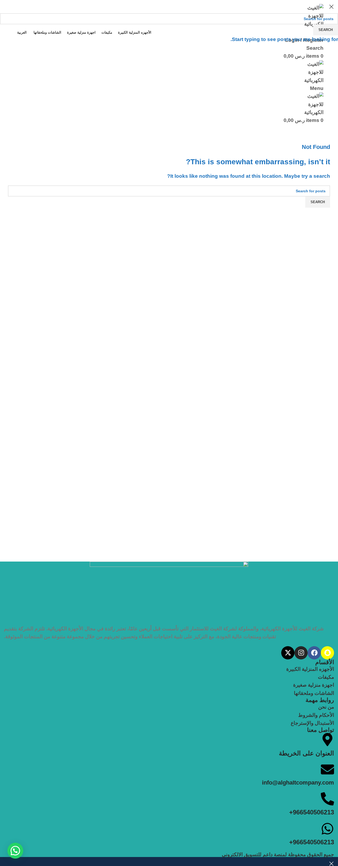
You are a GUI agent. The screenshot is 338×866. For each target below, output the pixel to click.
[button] (15, 851)
